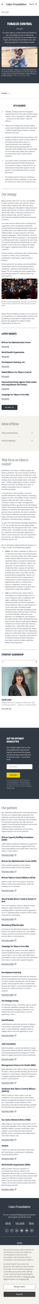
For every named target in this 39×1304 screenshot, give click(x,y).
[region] (19, 1274)
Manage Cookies (19, 1286)
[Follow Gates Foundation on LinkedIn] (17, 1230)
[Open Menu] (2, 4)
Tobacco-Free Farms (9, 1183)
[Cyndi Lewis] (19, 681)
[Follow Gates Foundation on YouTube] (27, 1230)
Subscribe (13, 775)
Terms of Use (25, 1279)
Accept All (19, 1294)
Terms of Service (25, 782)
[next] (36, 662)
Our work (5, 12)
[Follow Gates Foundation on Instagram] (22, 1230)
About (8, 1223)
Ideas (31, 1223)
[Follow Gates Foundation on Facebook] (12, 1230)
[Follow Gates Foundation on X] (7, 1230)
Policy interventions (10, 433)
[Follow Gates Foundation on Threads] (32, 1230)
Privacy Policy (14, 782)
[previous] (3, 662)
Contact (19, 1243)
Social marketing (8, 440)
